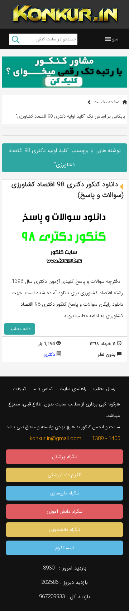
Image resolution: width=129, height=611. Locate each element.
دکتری (49, 354)
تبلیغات (19, 389)
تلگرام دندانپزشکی (65, 475)
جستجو (15, 39)
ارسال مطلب (104, 389)
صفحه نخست (107, 102)
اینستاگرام (64, 548)
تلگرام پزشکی (64, 456)
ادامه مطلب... (20, 328)
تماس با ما (43, 389)
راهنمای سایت (72, 389)
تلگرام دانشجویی (64, 529)
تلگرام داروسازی (64, 493)
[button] (115, 39)
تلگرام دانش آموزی (64, 511)
